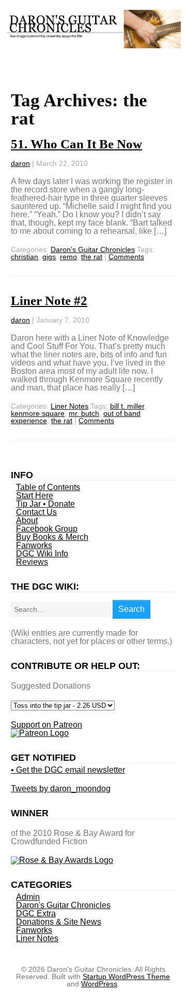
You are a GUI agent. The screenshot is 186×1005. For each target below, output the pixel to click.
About (27, 520)
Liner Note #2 (49, 301)
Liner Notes (69, 406)
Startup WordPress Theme (126, 976)
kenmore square (38, 413)
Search (131, 609)
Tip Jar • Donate (45, 503)
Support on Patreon (46, 724)
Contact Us (36, 512)
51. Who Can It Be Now (76, 144)
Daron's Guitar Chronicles (93, 249)
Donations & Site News (58, 921)
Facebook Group (47, 528)
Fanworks (34, 545)
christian (24, 257)
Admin (28, 896)
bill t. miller (127, 406)
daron (20, 163)
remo (68, 257)
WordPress (99, 984)
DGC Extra (36, 913)
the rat (91, 257)
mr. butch (84, 413)
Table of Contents (48, 487)
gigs (49, 257)
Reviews (32, 561)
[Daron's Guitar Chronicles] (93, 42)
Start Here (34, 495)
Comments (126, 257)
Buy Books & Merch (52, 537)
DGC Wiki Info (42, 553)
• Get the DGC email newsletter (68, 769)
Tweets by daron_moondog (61, 788)
